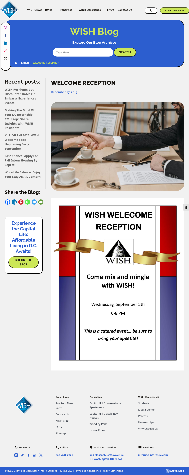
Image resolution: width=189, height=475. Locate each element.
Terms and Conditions (87, 470)
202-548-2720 (64, 455)
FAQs (59, 427)
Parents (143, 416)
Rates (48, 9)
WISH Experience (90, 9)
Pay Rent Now (64, 403)
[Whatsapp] (27, 202)
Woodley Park (98, 424)
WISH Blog (62, 420)
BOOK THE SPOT (174, 10)
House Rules (97, 430)
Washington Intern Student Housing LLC (49, 470)
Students (143, 403)
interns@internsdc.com (153, 455)
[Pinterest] (20, 202)
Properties (65, 9)
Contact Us (125, 9)
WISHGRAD (34, 9)
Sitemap (61, 433)
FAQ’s (110, 9)
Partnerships (146, 422)
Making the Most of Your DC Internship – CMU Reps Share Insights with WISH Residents (20, 119)
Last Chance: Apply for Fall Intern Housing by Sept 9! (21, 160)
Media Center (146, 409)
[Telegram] (34, 202)
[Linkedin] (14, 202)
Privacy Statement (112, 470)
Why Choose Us (148, 428)
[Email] (40, 202)
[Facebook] (7, 202)
